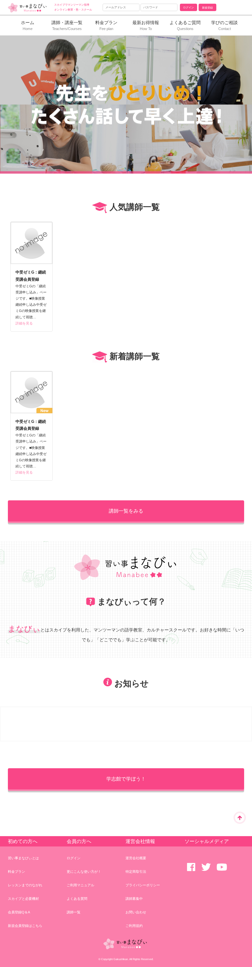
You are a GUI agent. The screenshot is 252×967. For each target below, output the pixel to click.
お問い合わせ (136, 912)
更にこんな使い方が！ (84, 872)
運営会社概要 (136, 858)
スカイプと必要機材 (23, 899)
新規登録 (207, 7)
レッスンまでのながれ (25, 885)
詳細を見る (24, 323)
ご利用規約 (134, 926)
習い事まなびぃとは (23, 858)
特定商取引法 (136, 872)
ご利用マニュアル (80, 885)
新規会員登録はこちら (25, 926)
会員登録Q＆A (19, 912)
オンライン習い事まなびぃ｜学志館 (27, 8)
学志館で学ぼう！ (126, 779)
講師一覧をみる (126, 511)
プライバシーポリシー (143, 885)
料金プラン (16, 872)
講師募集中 (134, 899)
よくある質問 (77, 899)
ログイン (73, 858)
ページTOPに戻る (240, 818)
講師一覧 (73, 912)
